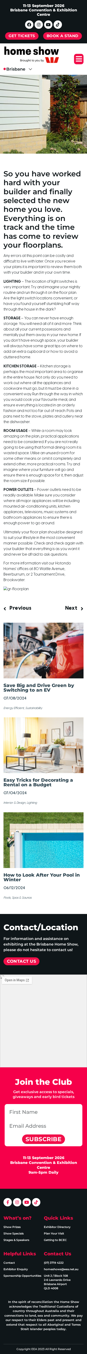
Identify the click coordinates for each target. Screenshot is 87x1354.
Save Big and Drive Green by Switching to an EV (38, 688)
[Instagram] (39, 24)
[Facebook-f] (7, 1202)
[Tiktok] (58, 24)
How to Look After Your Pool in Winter (41, 877)
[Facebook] (29, 24)
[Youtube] (48, 24)
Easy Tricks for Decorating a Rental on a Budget (38, 782)
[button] (79, 59)
